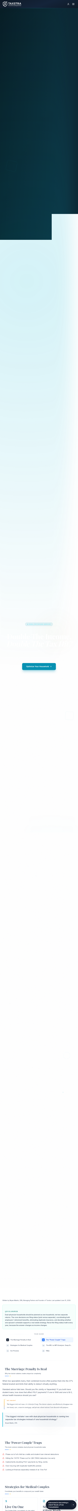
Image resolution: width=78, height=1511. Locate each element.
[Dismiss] (76, 1500)
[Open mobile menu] (73, 4)
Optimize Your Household (37, 666)
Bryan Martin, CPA (16, 1300)
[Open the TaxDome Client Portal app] (68, 4)
